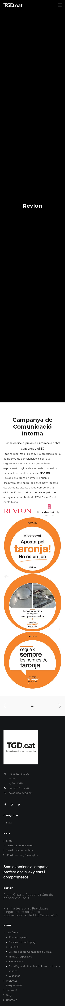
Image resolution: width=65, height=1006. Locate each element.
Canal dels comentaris (19, 850)
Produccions (16, 961)
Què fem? (12, 932)
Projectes (12, 980)
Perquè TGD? (14, 985)
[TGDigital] (13, 5)
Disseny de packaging (22, 942)
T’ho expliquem (18, 937)
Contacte (11, 1000)
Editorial (14, 947)
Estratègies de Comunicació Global (30, 951)
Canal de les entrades (19, 845)
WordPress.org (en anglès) (22, 855)
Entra (9, 840)
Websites (14, 976)
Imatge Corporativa (20, 956)
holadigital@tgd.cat (21, 793)
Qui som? (11, 990)
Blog (9, 822)
